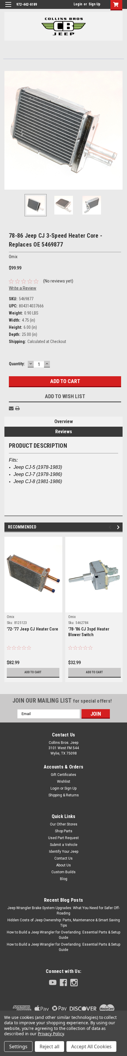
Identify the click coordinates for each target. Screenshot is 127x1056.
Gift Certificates (63, 775)
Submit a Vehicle (63, 845)
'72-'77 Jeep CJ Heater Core (32, 629)
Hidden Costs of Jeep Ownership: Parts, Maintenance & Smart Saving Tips (63, 923)
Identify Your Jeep (63, 851)
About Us (63, 865)
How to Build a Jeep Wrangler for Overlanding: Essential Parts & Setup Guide (63, 935)
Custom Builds (63, 872)
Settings (18, 1046)
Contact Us (63, 858)
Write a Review (22, 288)
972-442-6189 (26, 4)
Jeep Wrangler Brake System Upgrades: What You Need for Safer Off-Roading (63, 910)
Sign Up (94, 4)
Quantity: (17, 363)
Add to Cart (33, 672)
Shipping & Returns (63, 795)
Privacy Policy (51, 1033)
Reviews (63, 431)
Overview (63, 421)
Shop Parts (63, 831)
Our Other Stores (63, 824)
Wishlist (63, 781)
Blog (63, 879)
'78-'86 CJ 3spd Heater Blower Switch (89, 632)
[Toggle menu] (8, 8)
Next (118, 130)
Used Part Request (63, 838)
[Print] (17, 408)
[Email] (11, 408)
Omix (10, 617)
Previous (8, 130)
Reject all (49, 1046)
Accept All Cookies (91, 1046)
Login (78, 4)
